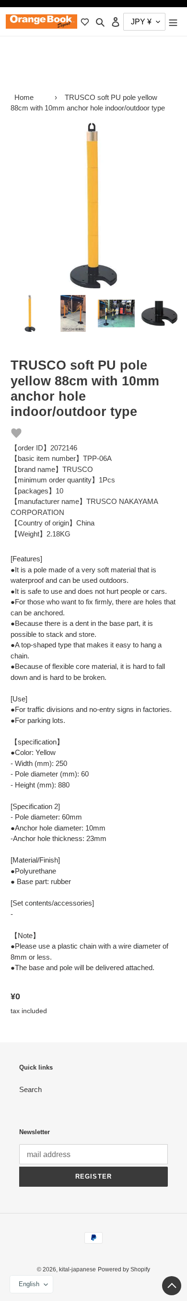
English (29, 1284)
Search (30, 1089)
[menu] (173, 21)
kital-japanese (77, 1269)
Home (24, 97)
